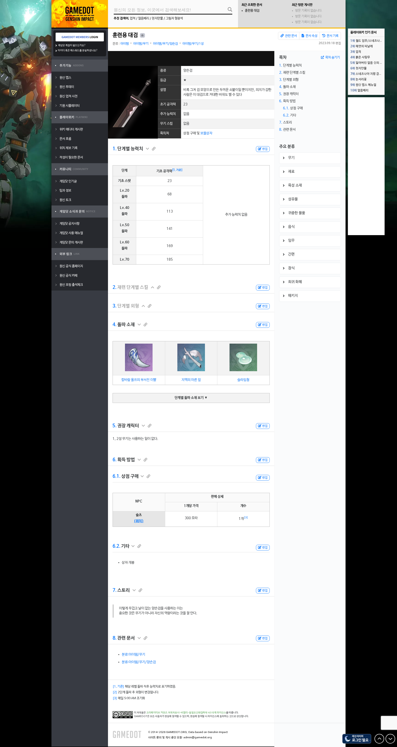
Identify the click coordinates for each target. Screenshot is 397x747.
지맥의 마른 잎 (191, 380)
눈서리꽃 (358, 79)
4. (114, 324)
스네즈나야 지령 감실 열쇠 (367, 74)
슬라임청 (243, 380)
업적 (132, 18)
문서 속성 (311, 36)
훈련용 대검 (252, 10)
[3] (246, 517)
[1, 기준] (177, 170)
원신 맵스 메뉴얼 (363, 85)
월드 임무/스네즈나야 (366, 41)
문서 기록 (332, 36)
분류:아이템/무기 (133, 654)
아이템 (124, 44)
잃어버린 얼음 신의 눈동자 (367, 63)
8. (114, 638)
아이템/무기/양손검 (165, 44)
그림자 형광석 (174, 18)
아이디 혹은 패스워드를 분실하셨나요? (78, 50)
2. (114, 287)
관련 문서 (290, 36)
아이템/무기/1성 (193, 44)
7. (114, 590)
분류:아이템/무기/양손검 (139, 662)
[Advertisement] (191, 58)
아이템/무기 (140, 44)
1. (114, 148)
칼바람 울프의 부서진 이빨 (138, 380)
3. (114, 306)
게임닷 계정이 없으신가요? (72, 45)
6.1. (116, 476)
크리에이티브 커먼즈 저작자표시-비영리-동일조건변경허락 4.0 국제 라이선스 (186, 712)
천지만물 (157, 18)
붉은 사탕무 (360, 57)
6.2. (116, 546)
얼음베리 (143, 18)
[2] (115, 692)
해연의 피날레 (361, 46)
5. (114, 425)
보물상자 (206, 133)
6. (114, 459)
